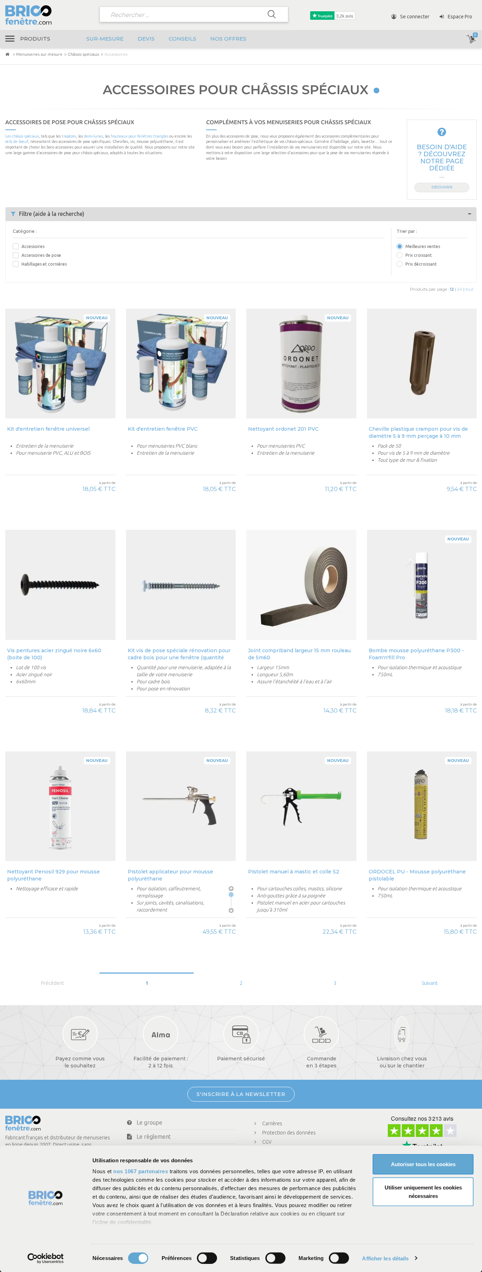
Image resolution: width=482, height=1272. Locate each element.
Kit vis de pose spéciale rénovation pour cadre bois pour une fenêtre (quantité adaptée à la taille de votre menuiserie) (179, 653)
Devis (146, 38)
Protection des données (289, 1132)
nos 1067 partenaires (140, 1171)
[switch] (207, 1258)
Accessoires (33, 246)
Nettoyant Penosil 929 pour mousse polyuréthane (53, 875)
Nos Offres (228, 38)
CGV (267, 1142)
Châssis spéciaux (83, 54)
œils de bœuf (16, 141)
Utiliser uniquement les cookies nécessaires (423, 1191)
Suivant (430, 983)
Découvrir (442, 187)
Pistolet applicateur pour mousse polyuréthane (170, 875)
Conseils (182, 38)
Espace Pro (459, 16)
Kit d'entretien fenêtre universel (48, 429)
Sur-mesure (104, 38)
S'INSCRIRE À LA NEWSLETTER (241, 1094)
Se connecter (414, 16)
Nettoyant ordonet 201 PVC (283, 429)
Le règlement (154, 1136)
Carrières (272, 1123)
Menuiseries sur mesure (39, 54)
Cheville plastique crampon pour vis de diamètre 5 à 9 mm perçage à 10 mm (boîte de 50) (418, 432)
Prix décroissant (421, 264)
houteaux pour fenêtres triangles (139, 136)
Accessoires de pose (41, 255)
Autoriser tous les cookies (423, 1164)
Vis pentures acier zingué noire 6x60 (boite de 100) (54, 653)
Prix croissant (418, 255)
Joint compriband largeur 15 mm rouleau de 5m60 (299, 653)
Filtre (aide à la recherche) (51, 214)
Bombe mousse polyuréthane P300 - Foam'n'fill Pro (416, 653)
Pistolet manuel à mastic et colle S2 (293, 871)
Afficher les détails (385, 1258)
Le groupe (149, 1122)
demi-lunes (93, 136)
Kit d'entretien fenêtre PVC (163, 429)
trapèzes (69, 136)
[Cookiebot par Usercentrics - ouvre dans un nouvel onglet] (46, 1258)
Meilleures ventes (422, 246)
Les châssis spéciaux (22, 136)
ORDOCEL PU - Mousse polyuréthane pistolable (417, 875)
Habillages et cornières (44, 264)
